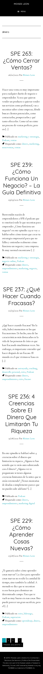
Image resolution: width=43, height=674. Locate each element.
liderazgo (28, 613)
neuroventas (7, 147)
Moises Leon (21, 4)
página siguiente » (12, 645)
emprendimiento (9, 268)
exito (23, 372)
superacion (16, 617)
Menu (23, 11)
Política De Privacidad (30, 660)
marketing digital (27, 503)
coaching (33, 368)
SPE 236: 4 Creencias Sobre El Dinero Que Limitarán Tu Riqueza (21, 413)
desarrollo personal (11, 372)
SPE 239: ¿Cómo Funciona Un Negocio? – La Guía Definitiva (21, 178)
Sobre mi (25, 658)
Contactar (34, 658)
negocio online (9, 261)
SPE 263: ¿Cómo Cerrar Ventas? (21, 60)
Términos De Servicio (12, 660)
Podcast (5, 140)
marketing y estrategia (28, 136)
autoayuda (23, 368)
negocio (33, 268)
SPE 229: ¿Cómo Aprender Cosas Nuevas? (21, 534)
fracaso (27, 379)
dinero (25, 143)
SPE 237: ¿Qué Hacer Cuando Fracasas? (22, 296)
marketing (34, 143)
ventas (13, 140)
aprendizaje (27, 620)
